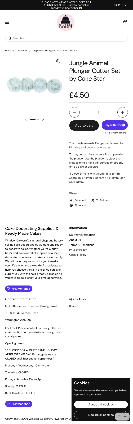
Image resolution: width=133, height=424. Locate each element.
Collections (21, 50)
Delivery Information (82, 235)
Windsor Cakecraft (40, 419)
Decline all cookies (101, 415)
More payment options (115, 132)
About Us (75, 240)
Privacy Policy (78, 250)
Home (8, 50)
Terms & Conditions (81, 245)
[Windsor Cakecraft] (65, 22)
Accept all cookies (101, 404)
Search (73, 306)
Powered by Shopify (65, 419)
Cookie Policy (77, 255)
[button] (124, 22)
